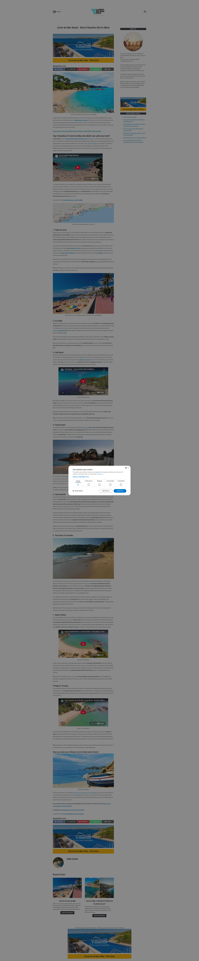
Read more (100, 474)
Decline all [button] (106, 491)
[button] (99, 477)
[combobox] (126, 468)
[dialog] (99, 480)
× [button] (128, 467)
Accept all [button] (120, 491)
